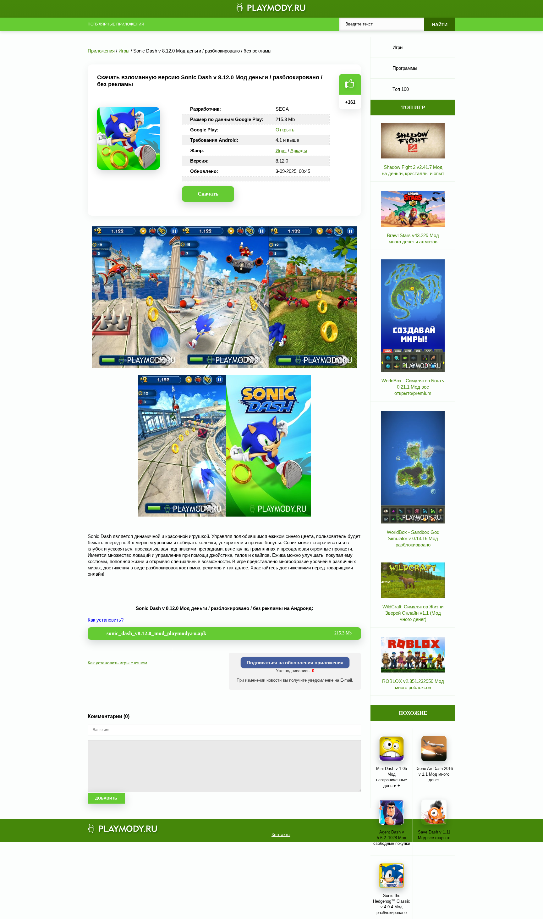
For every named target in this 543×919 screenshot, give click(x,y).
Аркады (298, 150)
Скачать (208, 194)
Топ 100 (400, 89)
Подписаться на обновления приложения (295, 662)
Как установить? (105, 620)
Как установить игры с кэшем (117, 662)
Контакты (281, 834)
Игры (281, 150)
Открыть (285, 129)
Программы (404, 68)
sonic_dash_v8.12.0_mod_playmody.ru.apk (229, 633)
